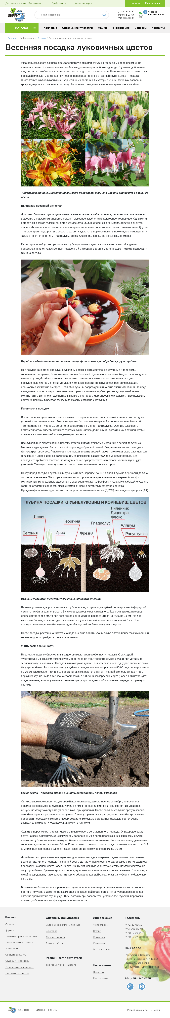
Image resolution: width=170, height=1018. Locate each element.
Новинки (135, 3)
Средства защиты (15, 954)
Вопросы (141, 28)
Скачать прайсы (55, 937)
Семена (9, 924)
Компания (50, 28)
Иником (155, 1010)
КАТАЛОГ (22, 28)
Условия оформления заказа (63, 924)
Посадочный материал (19, 942)
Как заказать (36, 3)
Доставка (51, 930)
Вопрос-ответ (101, 949)
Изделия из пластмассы (19, 966)
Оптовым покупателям (77, 28)
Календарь (99, 943)
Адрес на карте (83, 3)
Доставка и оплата (15, 3)
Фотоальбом (100, 924)
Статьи (42, 38)
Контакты (158, 28)
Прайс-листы (59, 3)
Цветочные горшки (17, 973)
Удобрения (12, 948)
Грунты (9, 930)
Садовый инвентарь (17, 960)
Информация (120, 28)
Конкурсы (99, 937)
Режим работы (55, 943)
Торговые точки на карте (61, 964)
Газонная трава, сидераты (21, 936)
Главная (12, 38)
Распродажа (152, 3)
